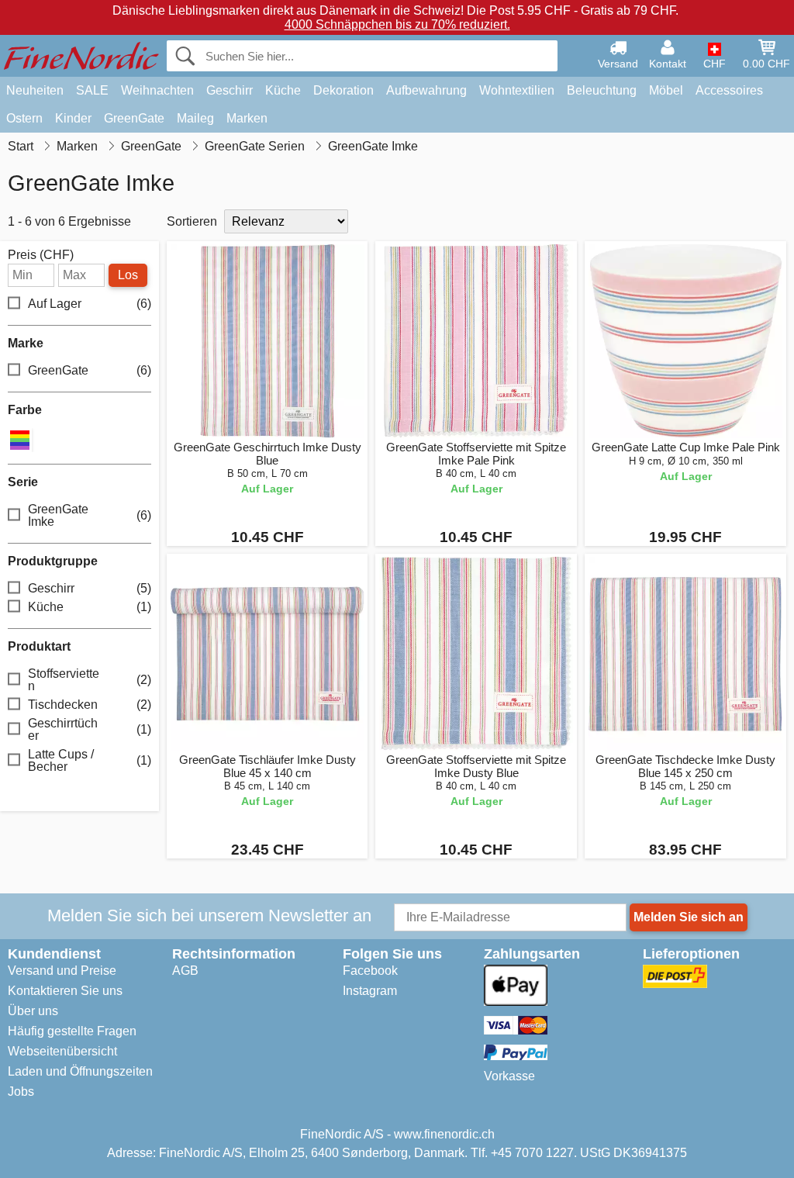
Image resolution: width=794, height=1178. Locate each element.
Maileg (195, 118)
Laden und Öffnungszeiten (80, 1071)
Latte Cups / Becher (89, 760)
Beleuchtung (602, 90)
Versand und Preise (62, 970)
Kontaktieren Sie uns (65, 990)
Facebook (370, 970)
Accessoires (729, 90)
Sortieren (192, 221)
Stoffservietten (89, 680)
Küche (283, 90)
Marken (247, 118)
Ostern (24, 118)
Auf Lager (89, 303)
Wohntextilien (516, 90)
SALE (92, 90)
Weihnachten (157, 90)
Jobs (21, 1091)
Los (128, 275)
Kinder (73, 118)
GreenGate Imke (89, 515)
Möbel (666, 90)
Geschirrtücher (89, 729)
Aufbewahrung (426, 90)
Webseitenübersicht (62, 1051)
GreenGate (134, 118)
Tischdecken (89, 704)
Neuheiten (35, 90)
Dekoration (343, 90)
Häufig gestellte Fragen (72, 1031)
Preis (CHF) (41, 255)
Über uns (33, 1010)
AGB (185, 970)
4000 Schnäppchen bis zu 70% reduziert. (397, 24)
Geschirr (229, 90)
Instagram (370, 990)
